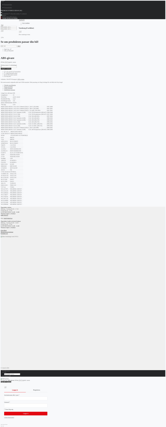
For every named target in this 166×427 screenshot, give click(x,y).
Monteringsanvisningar (7, 232)
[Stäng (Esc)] (6, 424)
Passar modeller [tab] (8, 87)
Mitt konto (7, 371)
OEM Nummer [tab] (8, 88)
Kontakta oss (4, 233)
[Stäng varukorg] (20, 31)
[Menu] (1, 12)
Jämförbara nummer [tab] (9, 90)
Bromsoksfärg (8, 4)
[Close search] (2, 31)
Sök (19, 46)
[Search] (2, 25)
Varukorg (7, 376)
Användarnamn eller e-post (15, 395)
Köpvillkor (4, 230)
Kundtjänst (5, 13)
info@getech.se (8, 218)
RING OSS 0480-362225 (9, 17)
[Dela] (5, 424)
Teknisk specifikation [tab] (10, 85)
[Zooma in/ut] (1, 424)
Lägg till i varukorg (6, 68)
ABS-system (20, 79)
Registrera (36, 390)
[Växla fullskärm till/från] (3, 424)
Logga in (15, 390)
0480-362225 (4, 215)
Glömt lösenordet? (9, 417)
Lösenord (10, 402)
